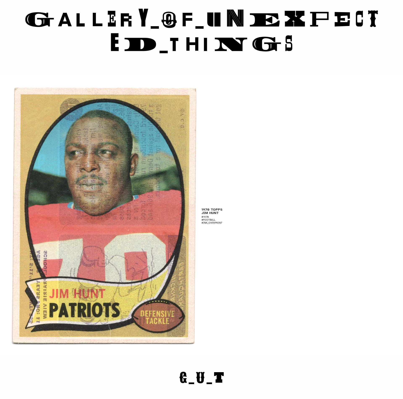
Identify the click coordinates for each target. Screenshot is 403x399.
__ (201, 378)
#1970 (205, 217)
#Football (208, 220)
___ (201, 32)
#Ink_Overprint (212, 223)
